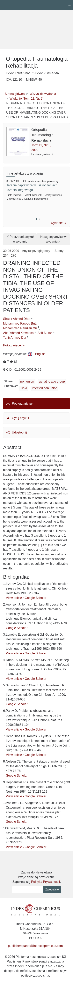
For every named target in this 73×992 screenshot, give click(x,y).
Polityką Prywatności (45, 881)
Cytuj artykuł (20, 418)
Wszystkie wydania (43, 93)
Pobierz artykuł (22, 403)
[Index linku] (35, 909)
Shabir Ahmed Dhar (17, 318)
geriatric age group (52, 381)
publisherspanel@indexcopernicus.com (35, 945)
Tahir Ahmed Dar (14, 337)
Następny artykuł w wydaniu (53, 239)
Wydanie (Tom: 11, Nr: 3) (26, 98)
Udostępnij (19, 432)
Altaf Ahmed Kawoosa (18, 333)
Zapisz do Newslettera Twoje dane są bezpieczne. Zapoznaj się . (36, 877)
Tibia (23, 388)
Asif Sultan (45, 333)
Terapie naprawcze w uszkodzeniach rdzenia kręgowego (31, 188)
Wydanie (56, 223)
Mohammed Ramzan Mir (20, 328)
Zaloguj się (52, 889)
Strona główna (15, 93)
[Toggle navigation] (3, 5)
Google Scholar (35, 597)
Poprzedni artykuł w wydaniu (22, 239)
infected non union (44, 388)
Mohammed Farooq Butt (20, 323)
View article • (15, 597)
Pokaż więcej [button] (12, 345)
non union (27, 381)
